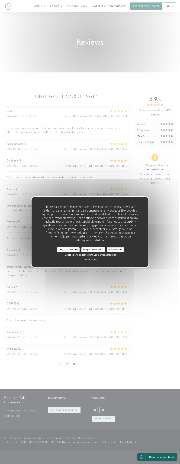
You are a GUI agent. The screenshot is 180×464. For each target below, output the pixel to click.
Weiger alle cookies (93, 249)
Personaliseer (115, 249)
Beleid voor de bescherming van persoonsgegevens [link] (91, 254)
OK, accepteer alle (68, 249)
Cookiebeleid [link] (90, 259)
